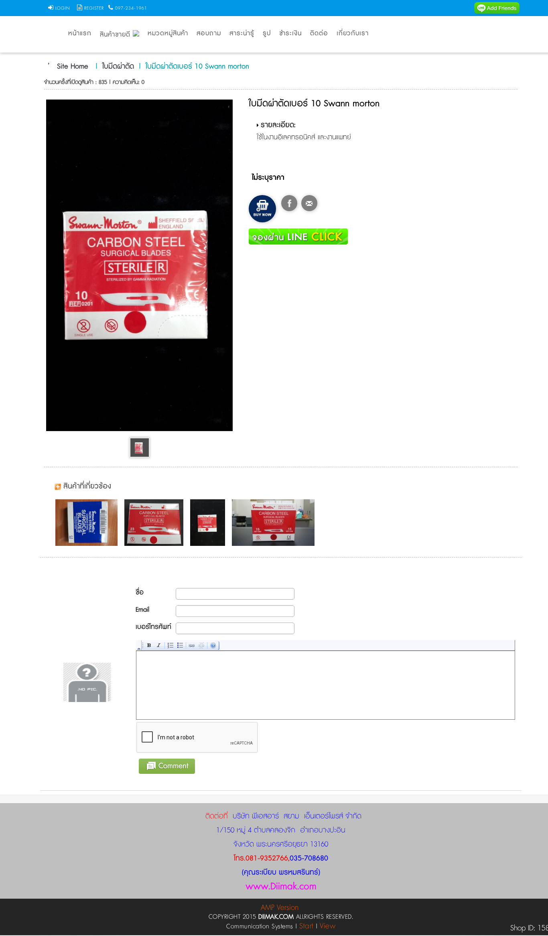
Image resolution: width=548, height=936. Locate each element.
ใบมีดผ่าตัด (118, 66)
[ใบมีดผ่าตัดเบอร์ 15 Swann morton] (275, 523)
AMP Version (279, 907)
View (327, 926)
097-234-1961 (131, 8)
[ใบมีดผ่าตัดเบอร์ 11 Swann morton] (209, 523)
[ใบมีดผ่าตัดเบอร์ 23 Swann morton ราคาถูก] (156, 523)
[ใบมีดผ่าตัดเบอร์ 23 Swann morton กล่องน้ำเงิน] (88, 523)
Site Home (72, 66)
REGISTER (94, 8)
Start (306, 926)
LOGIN (62, 8)
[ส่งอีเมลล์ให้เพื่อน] (309, 203)
